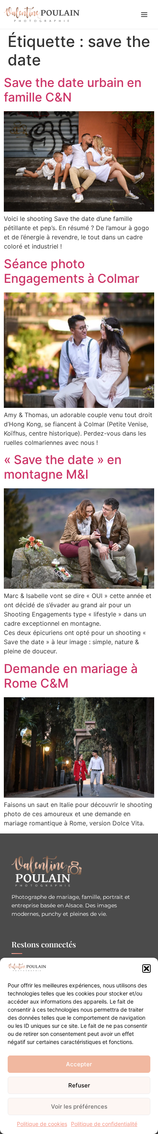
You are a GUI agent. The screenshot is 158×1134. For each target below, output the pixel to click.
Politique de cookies (42, 1124)
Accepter (79, 1064)
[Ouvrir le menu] (144, 15)
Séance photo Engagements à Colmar (71, 271)
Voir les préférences (79, 1106)
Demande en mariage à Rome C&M (71, 676)
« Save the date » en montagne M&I (63, 467)
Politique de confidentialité (104, 1124)
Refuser (79, 1085)
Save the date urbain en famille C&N (73, 90)
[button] (146, 968)
